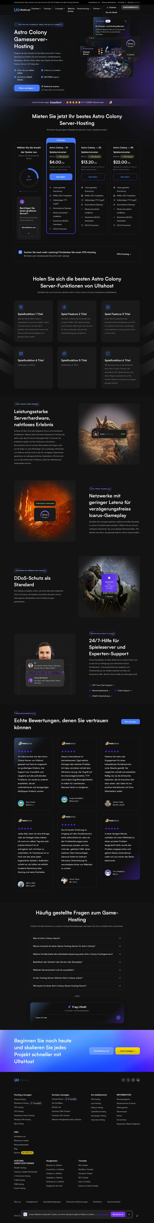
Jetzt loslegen (127, 1051)
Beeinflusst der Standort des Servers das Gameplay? (57, 962)
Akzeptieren (118, 1214)
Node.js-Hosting (97, 1107)
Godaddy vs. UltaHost (54, 1178)
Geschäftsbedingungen (52, 1202)
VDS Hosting (19, 1111)
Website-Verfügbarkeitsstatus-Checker (66, 1119)
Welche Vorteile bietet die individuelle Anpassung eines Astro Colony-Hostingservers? (73, 954)
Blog (15, 1149)
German (134, 2)
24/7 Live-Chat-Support (102, 685)
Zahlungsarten (122, 1107)
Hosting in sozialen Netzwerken (25, 1172)
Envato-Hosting (19, 1188)
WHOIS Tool (56, 1107)
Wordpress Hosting (21, 1103)
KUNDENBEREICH (130, 7)
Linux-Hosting (96, 1103)
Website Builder (71, 9)
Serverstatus (121, 1120)
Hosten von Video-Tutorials (88, 1186)
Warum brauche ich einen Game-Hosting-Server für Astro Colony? (64, 946)
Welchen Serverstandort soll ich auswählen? (53, 970)
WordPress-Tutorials (85, 1169)
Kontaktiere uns (94, 2)
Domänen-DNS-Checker (61, 1111)
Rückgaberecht (32, 1202)
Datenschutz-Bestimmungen (77, 1202)
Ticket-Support (123, 690)
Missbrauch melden (21, 1140)
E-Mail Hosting (19, 1180)
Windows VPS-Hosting (22, 1119)
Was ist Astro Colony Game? (46, 938)
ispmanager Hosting (98, 1116)
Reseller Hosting (20, 1168)
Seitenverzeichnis (113, 1202)
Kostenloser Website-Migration (128, 1124)
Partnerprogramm (123, 1099)
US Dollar (122, 2)
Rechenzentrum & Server (126, 1103)
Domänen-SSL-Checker (61, 1115)
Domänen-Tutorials (85, 1173)
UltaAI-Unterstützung (101, 696)
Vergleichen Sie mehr (54, 1186)
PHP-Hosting (95, 1099)
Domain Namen (57, 1099)
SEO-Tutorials (83, 1178)
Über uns (17, 1202)
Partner (119, 1116)
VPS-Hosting (123, 254)
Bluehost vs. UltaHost (54, 1165)
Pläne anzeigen (26, 88)
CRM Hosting (19, 1184)
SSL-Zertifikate (57, 1103)
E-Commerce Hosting (22, 1176)
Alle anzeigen (130, 722)
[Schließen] (129, 1214)
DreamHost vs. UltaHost (55, 1169)
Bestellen (60, 177)
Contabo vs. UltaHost (54, 1173)
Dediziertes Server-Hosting (24, 1115)
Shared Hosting (20, 1099)
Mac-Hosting (19, 1124)
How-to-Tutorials (84, 1182)
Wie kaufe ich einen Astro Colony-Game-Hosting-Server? (59, 985)
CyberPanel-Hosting (98, 1111)
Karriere (17, 1153)
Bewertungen (122, 1111)
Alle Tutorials (83, 1165)
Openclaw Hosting (98, 1120)
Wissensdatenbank (109, 2)
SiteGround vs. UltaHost (55, 1182)
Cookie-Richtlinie (102, 1214)
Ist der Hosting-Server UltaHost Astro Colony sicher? (58, 978)
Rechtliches (97, 1202)
